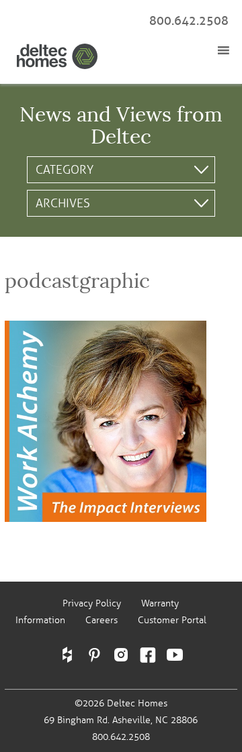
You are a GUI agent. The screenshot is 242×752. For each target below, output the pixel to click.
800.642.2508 (189, 20)
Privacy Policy (92, 603)
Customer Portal (172, 620)
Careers (101, 620)
